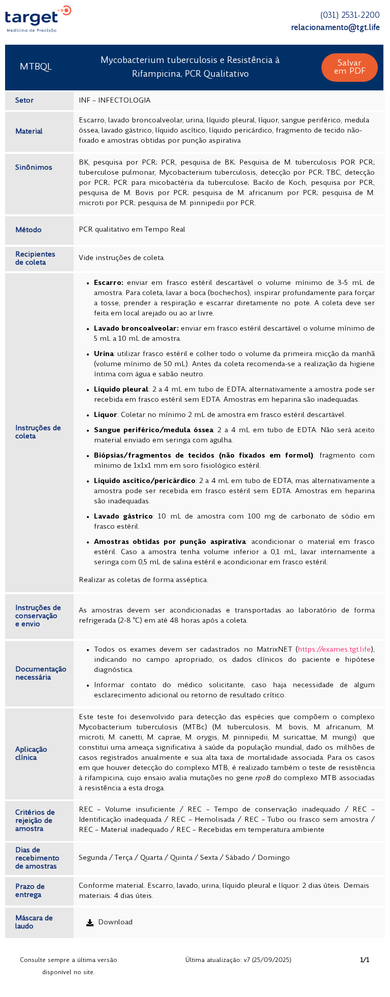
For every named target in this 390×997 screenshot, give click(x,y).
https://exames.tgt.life (334, 650)
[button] (349, 67)
